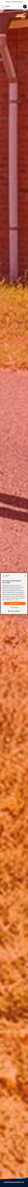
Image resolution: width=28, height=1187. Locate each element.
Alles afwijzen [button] (14, 607)
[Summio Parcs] (9, 6)
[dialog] (14, 593)
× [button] (25, 575)
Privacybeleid (15, 600)
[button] (14, 611)
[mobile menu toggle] (25, 7)
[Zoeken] (21, 6)
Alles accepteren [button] (14, 603)
